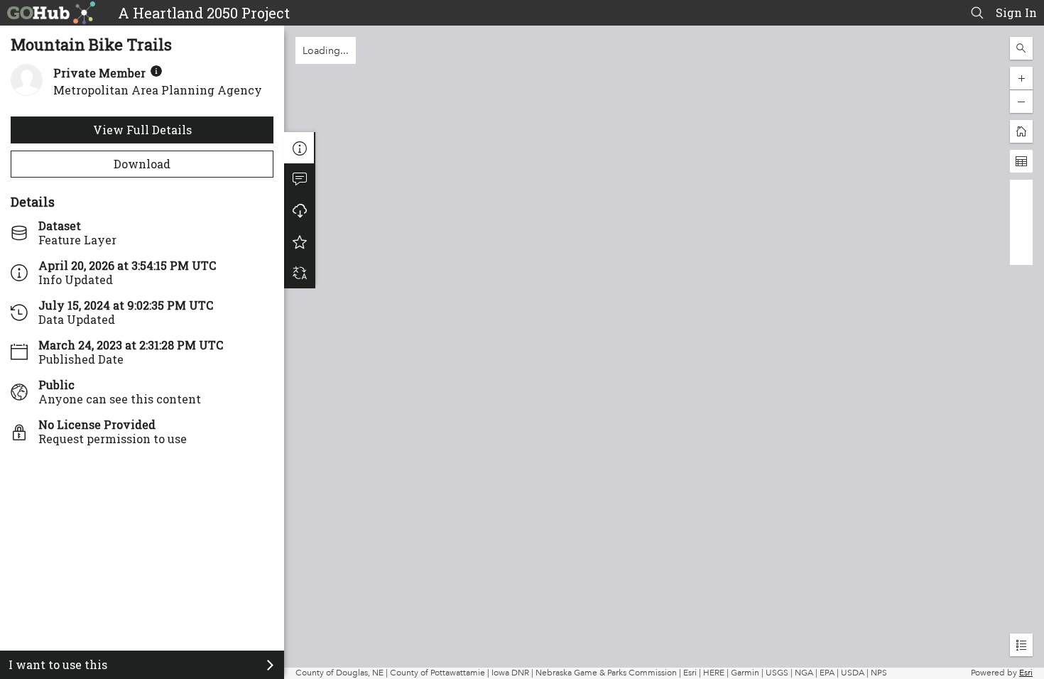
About (299, 147)
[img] (156, 71)
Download (142, 163)
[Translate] (299, 272)
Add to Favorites (299, 241)
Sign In (1016, 12)
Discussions (299, 179)
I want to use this (58, 664)
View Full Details (142, 129)
